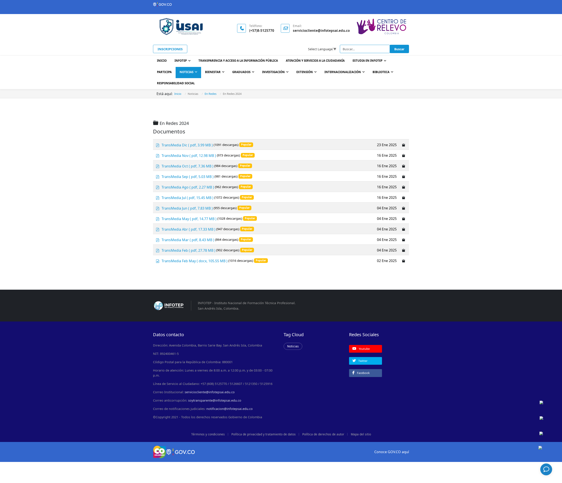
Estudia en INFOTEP (367, 61)
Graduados (241, 72)
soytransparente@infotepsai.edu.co (214, 400)
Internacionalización (342, 72)
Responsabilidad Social (176, 83)
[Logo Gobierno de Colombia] (281, 4)
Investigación (273, 72)
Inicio (162, 61)
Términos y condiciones (208, 434)
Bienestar (213, 72)
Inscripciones (170, 49)
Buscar (399, 49)
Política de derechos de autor (323, 434)
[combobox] (365, 49)
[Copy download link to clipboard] (403, 144)
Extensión (304, 72)
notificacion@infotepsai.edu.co (229, 409)
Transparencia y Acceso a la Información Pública (238, 61)
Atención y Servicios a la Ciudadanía (315, 61)
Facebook (363, 373)
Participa (164, 72)
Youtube (364, 349)
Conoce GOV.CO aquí (391, 451)
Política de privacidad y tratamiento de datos (263, 434)
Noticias (186, 72)
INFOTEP (181, 61)
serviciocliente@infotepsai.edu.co (210, 392)
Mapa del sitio (361, 434)
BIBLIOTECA (381, 72)
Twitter (362, 361)
